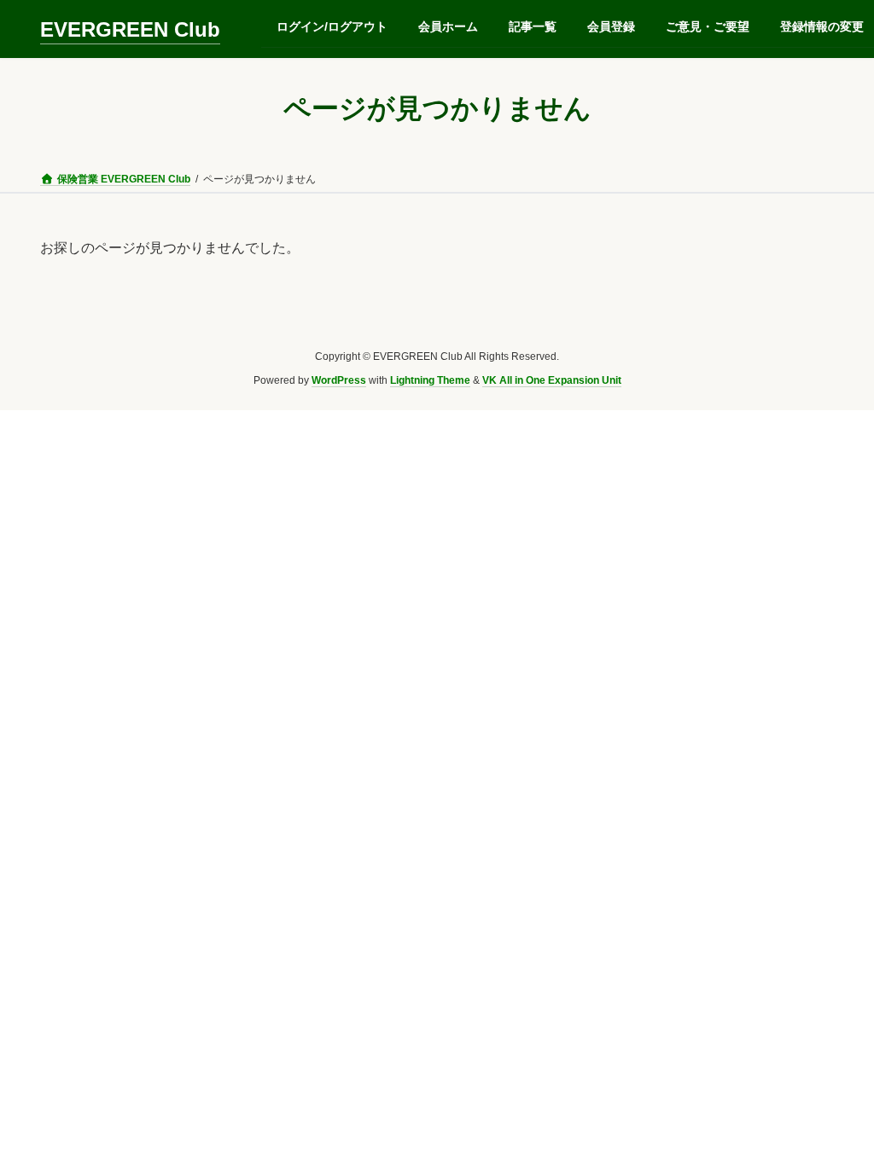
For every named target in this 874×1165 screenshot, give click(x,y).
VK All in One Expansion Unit (551, 381)
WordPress (339, 381)
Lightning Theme (430, 381)
